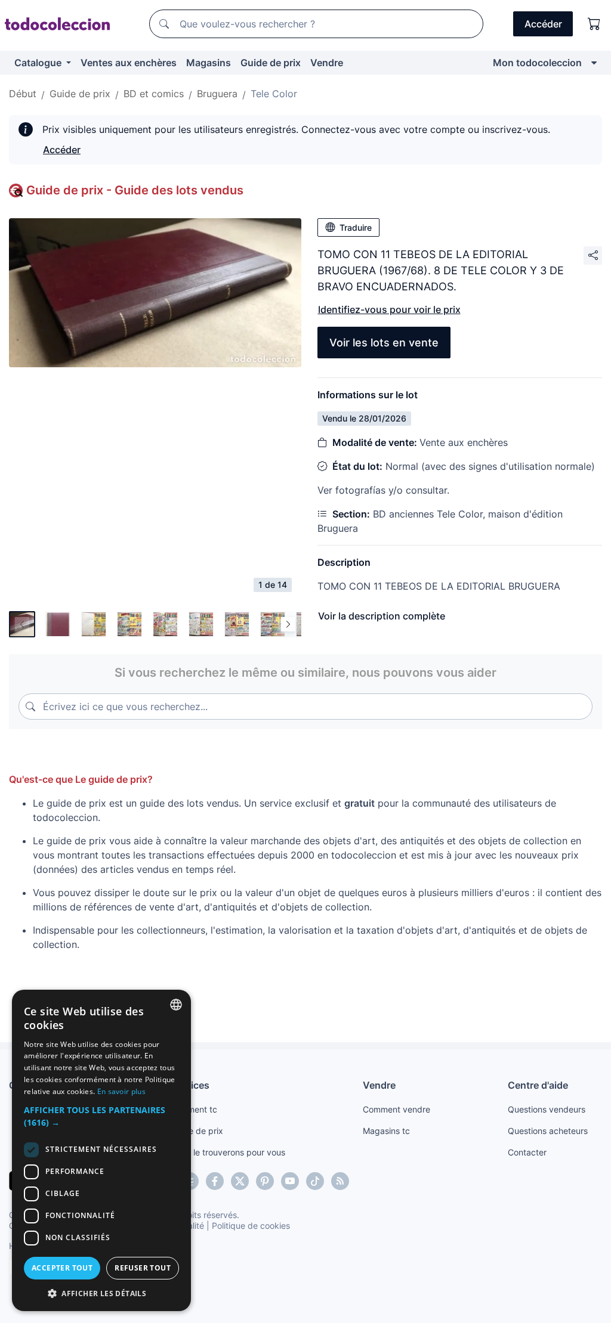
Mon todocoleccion (537, 63)
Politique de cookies (251, 1225)
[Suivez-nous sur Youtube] (290, 1181)
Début (22, 94)
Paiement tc (194, 1109)
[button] (101, 1116)
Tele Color (274, 94)
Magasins (208, 63)
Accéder (62, 150)
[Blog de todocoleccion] (340, 1181)
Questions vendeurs (546, 1109)
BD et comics (154, 94)
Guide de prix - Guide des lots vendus (134, 190)
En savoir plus (121, 1091)
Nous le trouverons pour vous (228, 1152)
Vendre (326, 63)
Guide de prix (270, 63)
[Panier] (594, 24)
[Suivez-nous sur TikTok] (315, 1181)
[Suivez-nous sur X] (240, 1181)
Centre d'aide (538, 1085)
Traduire (356, 227)
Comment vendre (396, 1109)
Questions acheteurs (548, 1131)
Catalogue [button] (39, 63)
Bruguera (217, 94)
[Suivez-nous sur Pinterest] (265, 1181)
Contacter (527, 1152)
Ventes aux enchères (129, 63)
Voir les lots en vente (384, 342)
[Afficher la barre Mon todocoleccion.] (594, 63)
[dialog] (101, 1150)
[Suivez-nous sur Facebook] (215, 1181)
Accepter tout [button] (62, 1268)
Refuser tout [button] (143, 1268)
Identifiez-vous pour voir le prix (389, 309)
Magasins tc (386, 1131)
